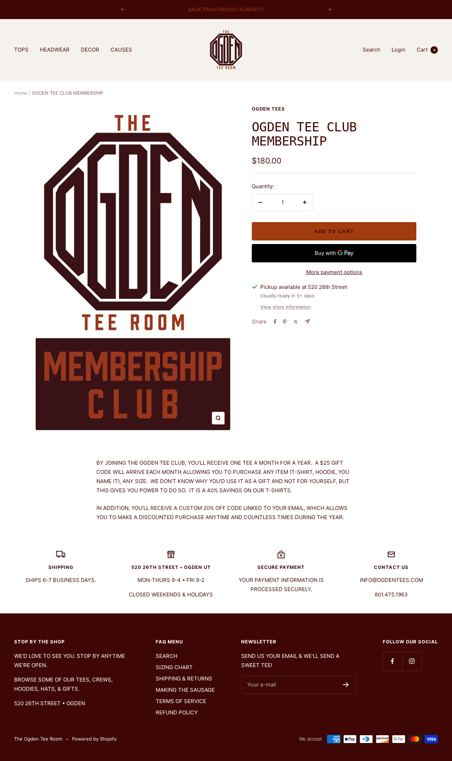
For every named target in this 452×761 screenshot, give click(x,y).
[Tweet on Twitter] (296, 321)
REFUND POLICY (177, 712)
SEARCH (166, 656)
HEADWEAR (55, 49)
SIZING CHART (174, 667)
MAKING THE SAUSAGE (185, 689)
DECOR (90, 49)
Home (20, 93)
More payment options (334, 272)
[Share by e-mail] (307, 321)
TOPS (21, 49)
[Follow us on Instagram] (412, 661)
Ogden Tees (268, 109)
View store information (285, 307)
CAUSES (121, 49)
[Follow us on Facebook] (392, 661)
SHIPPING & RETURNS (184, 678)
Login (398, 49)
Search (371, 49)
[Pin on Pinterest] (284, 321)
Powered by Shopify (94, 739)
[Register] (346, 684)
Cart (426, 49)
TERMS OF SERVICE (181, 701)
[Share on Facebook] (275, 321)
